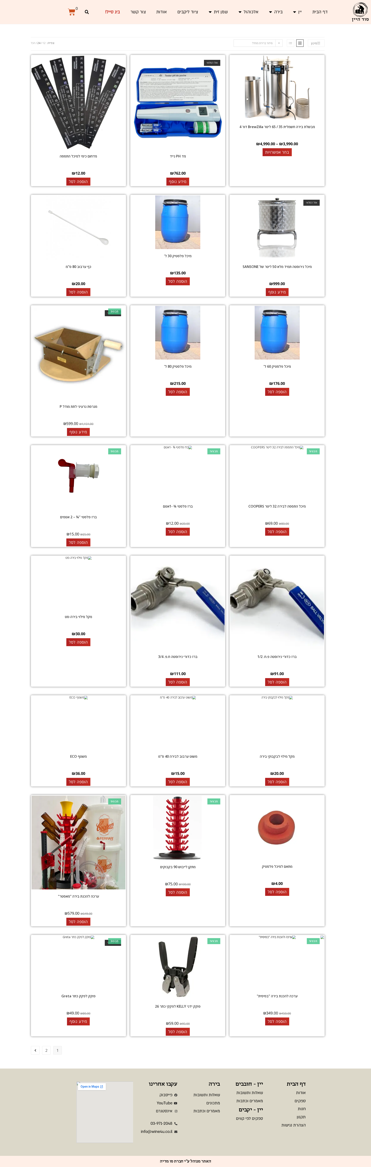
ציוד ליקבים (187, 12)
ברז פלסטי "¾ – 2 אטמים (78, 517)
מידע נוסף (178, 181)
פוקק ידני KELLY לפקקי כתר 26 (178, 1006)
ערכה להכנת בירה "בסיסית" (277, 996)
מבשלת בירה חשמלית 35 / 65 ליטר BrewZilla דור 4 (277, 126)
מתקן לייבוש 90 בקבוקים (178, 867)
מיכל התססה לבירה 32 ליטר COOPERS (277, 506)
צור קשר (138, 12)
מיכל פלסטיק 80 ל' (178, 366)
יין (300, 12)
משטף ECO (78, 756)
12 (44, 43)
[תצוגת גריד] (300, 43)
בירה (278, 12)
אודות (161, 12)
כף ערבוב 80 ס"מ (78, 266)
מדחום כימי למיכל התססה (78, 156)
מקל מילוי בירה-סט (78, 616)
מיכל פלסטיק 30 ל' (178, 256)
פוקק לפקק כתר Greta (78, 996)
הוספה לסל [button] (78, 181)
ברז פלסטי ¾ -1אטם (178, 506)
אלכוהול (251, 12)
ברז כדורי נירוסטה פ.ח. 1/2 (277, 656)
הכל (33, 43)
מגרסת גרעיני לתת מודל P (78, 406)
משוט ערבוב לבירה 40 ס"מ (177, 756)
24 (38, 43)
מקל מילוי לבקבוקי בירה (277, 756)
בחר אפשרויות (277, 152)
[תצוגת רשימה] (290, 43)
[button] (86, 12)
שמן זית (221, 12)
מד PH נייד (178, 156)
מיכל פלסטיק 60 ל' (277, 366)
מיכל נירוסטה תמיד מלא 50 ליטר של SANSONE (277, 266)
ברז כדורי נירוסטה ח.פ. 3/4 (178, 656)
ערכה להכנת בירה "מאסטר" (78, 896)
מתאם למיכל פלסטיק (277, 866)
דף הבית (320, 12)
